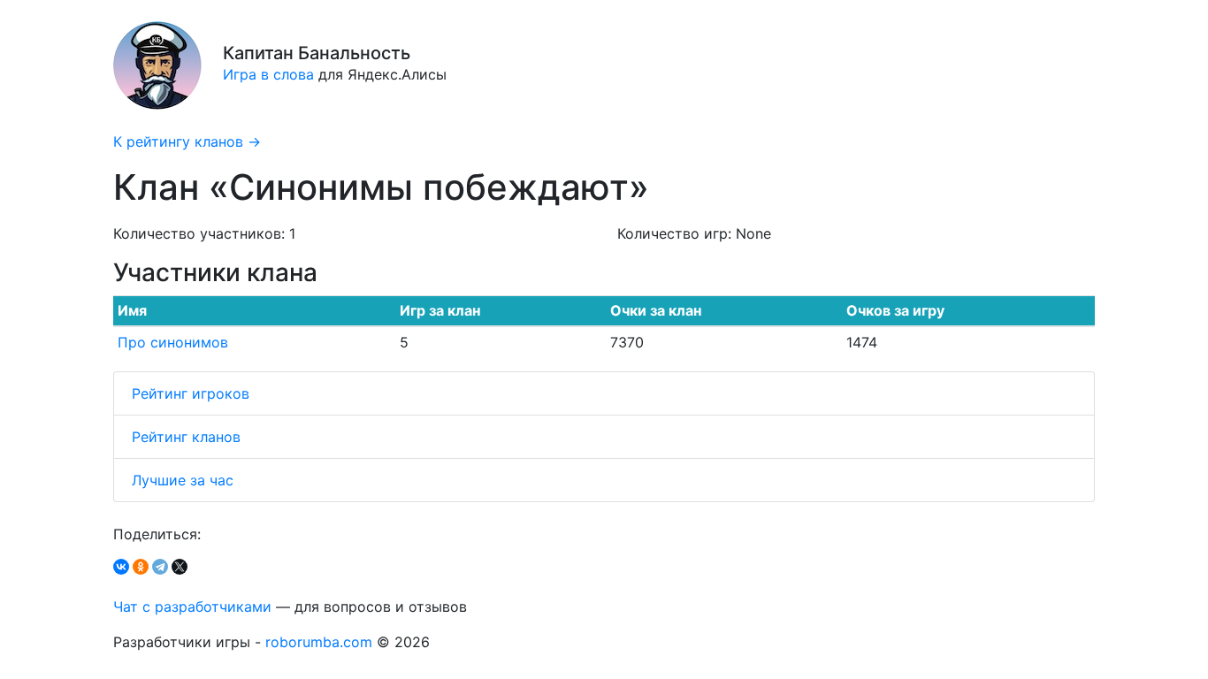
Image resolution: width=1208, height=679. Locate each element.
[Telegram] (160, 567)
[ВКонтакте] (121, 567)
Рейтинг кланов (186, 437)
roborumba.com (318, 642)
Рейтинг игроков (190, 393)
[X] (179, 567)
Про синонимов (173, 342)
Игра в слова (268, 74)
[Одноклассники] (141, 567)
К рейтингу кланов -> (187, 141)
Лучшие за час (182, 480)
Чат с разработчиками (192, 606)
